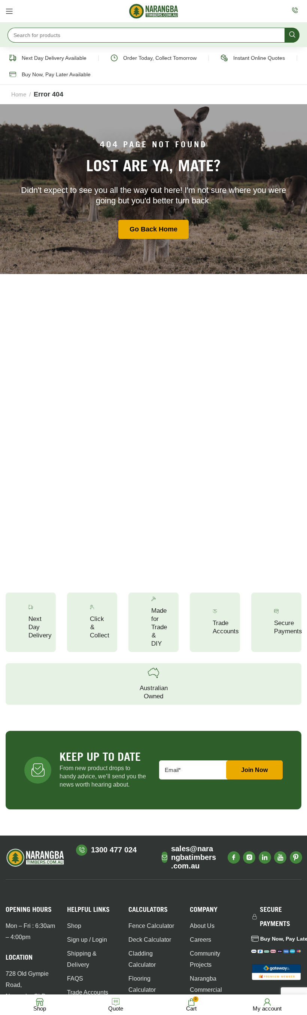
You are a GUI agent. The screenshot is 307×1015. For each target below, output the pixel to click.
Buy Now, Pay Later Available (56, 74)
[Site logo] (153, 11)
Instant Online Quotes (259, 58)
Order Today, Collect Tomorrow (160, 58)
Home (18, 94)
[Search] (292, 35)
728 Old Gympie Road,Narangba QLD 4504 (27, 991)
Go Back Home (153, 229)
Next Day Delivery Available (54, 58)
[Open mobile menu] (9, 11)
